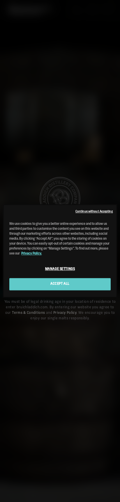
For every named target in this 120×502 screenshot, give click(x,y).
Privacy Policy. (31, 254)
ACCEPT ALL (60, 284)
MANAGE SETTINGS (60, 269)
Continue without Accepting (94, 211)
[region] (60, 251)
